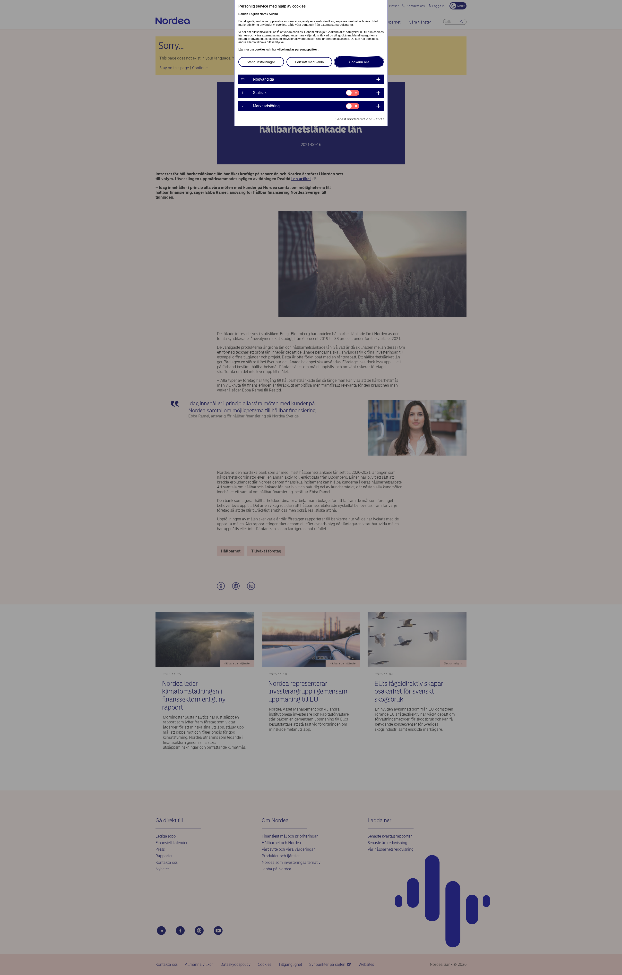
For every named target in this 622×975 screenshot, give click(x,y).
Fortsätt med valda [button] (309, 62)
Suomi (273, 14)
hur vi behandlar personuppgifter (295, 49)
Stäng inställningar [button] (261, 62)
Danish (243, 14)
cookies (260, 49)
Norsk (264, 14)
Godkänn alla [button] (359, 62)
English (254, 14)
